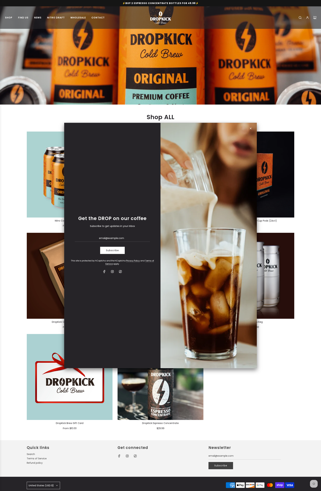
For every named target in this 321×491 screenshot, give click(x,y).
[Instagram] (112, 271)
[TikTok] (120, 271)
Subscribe (112, 250)
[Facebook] (104, 271)
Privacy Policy (133, 260)
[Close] (250, 128)
